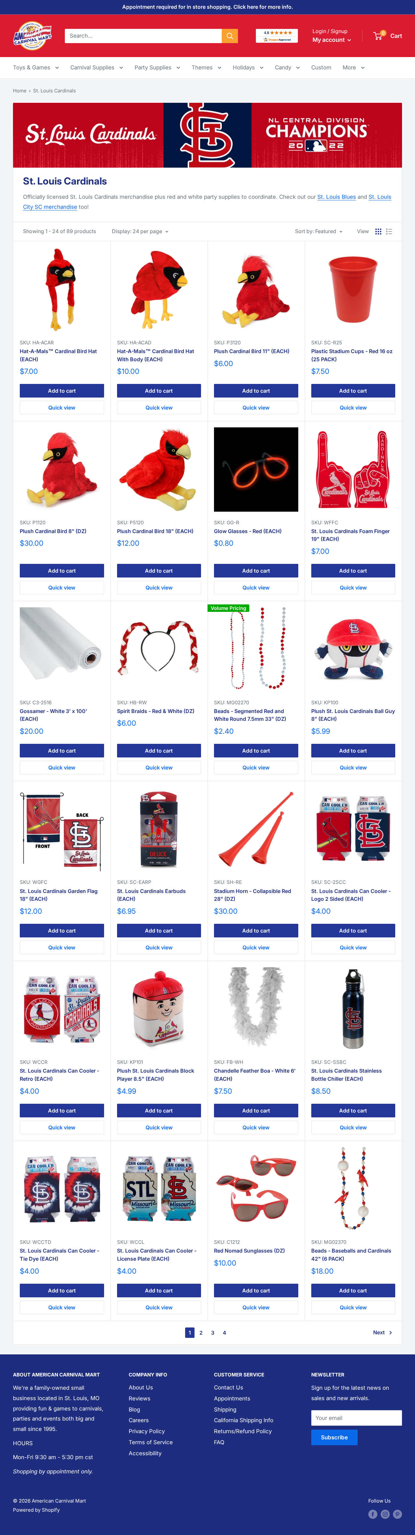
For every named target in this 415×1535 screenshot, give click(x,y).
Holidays (244, 67)
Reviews (139, 1398)
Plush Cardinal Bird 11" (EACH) (252, 351)
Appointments (232, 1398)
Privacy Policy (147, 1431)
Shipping (225, 1409)
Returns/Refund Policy (243, 1431)
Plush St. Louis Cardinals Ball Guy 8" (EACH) (353, 715)
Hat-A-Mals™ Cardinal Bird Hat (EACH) (58, 355)
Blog (134, 1409)
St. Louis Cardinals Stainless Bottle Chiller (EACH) (346, 1074)
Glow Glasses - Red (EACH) (248, 531)
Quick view (61, 407)
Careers (139, 1420)
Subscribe (334, 1437)
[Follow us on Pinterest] (397, 1514)
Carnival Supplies (93, 67)
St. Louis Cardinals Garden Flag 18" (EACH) (59, 895)
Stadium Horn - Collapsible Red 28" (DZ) (252, 895)
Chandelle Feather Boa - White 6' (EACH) (255, 1074)
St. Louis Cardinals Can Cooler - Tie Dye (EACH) (59, 1254)
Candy (284, 67)
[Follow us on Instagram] (385, 1514)
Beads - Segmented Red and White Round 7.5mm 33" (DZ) (250, 715)
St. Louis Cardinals (54, 91)
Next (379, 1332)
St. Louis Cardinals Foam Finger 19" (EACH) (350, 535)
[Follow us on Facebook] (372, 1514)
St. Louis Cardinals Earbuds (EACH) (151, 895)
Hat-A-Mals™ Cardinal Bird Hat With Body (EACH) (155, 355)
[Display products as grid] (378, 231)
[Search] (230, 36)
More (354, 67)
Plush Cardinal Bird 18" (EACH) (155, 531)
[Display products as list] (389, 231)
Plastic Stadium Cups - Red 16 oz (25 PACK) (352, 355)
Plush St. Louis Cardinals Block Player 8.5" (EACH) (155, 1074)
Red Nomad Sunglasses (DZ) (249, 1250)
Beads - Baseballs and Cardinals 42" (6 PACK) (351, 1254)
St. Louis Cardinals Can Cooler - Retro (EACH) (59, 1074)
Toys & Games (32, 67)
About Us (141, 1387)
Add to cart (62, 390)
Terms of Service (151, 1442)
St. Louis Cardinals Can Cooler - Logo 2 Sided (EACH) (351, 895)
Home (20, 91)
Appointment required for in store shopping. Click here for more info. (207, 7)
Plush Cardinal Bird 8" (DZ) (53, 531)
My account (329, 39)
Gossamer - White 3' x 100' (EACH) (53, 715)
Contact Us (228, 1387)
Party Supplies (154, 67)
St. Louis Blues (336, 197)
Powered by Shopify (36, 1510)
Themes (203, 67)
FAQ (219, 1442)
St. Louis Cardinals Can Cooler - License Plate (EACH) (156, 1254)
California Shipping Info (243, 1420)
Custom (321, 67)
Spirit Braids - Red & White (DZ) (156, 711)
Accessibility (145, 1453)
